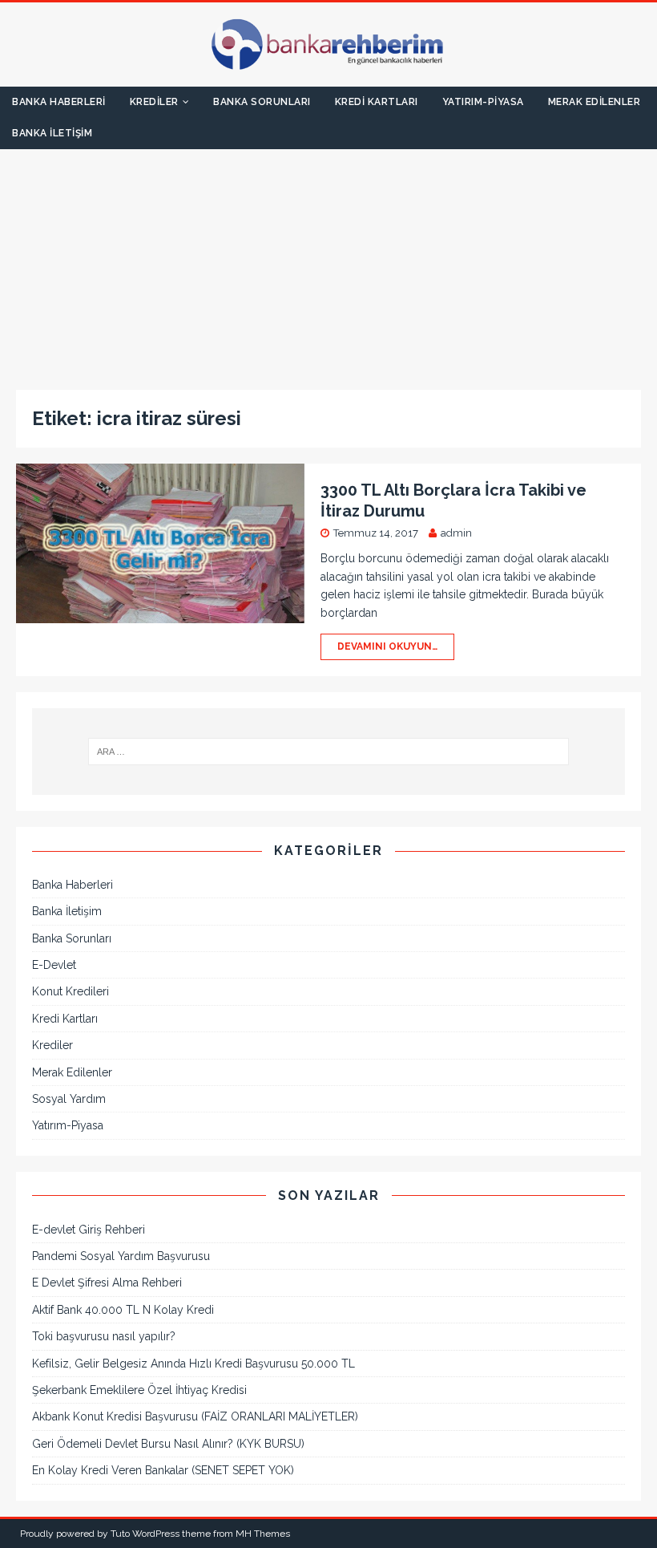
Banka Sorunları (262, 101)
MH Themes (263, 1533)
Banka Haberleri (59, 101)
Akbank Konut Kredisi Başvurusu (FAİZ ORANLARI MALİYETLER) (195, 1416)
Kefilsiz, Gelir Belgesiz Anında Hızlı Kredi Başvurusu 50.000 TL (193, 1363)
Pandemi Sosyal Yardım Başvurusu (121, 1256)
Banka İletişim (52, 133)
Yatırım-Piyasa (483, 101)
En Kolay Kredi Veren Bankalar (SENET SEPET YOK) (163, 1470)
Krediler (154, 101)
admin (456, 533)
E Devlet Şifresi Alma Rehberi (107, 1282)
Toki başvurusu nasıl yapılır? (103, 1336)
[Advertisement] (328, 261)
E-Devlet (54, 964)
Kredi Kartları (376, 101)
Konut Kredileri (70, 991)
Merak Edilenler (594, 101)
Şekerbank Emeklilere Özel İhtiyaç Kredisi (139, 1390)
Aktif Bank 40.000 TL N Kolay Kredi (123, 1309)
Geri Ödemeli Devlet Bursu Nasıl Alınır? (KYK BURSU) (168, 1443)
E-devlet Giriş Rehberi (88, 1229)
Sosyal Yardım (69, 1098)
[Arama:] (328, 751)
